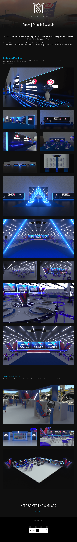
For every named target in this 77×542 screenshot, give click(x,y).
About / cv (37, 16)
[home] (38, 8)
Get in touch (38, 511)
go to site (38, 30)
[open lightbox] (38, 87)
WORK (30, 16)
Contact (45, 16)
